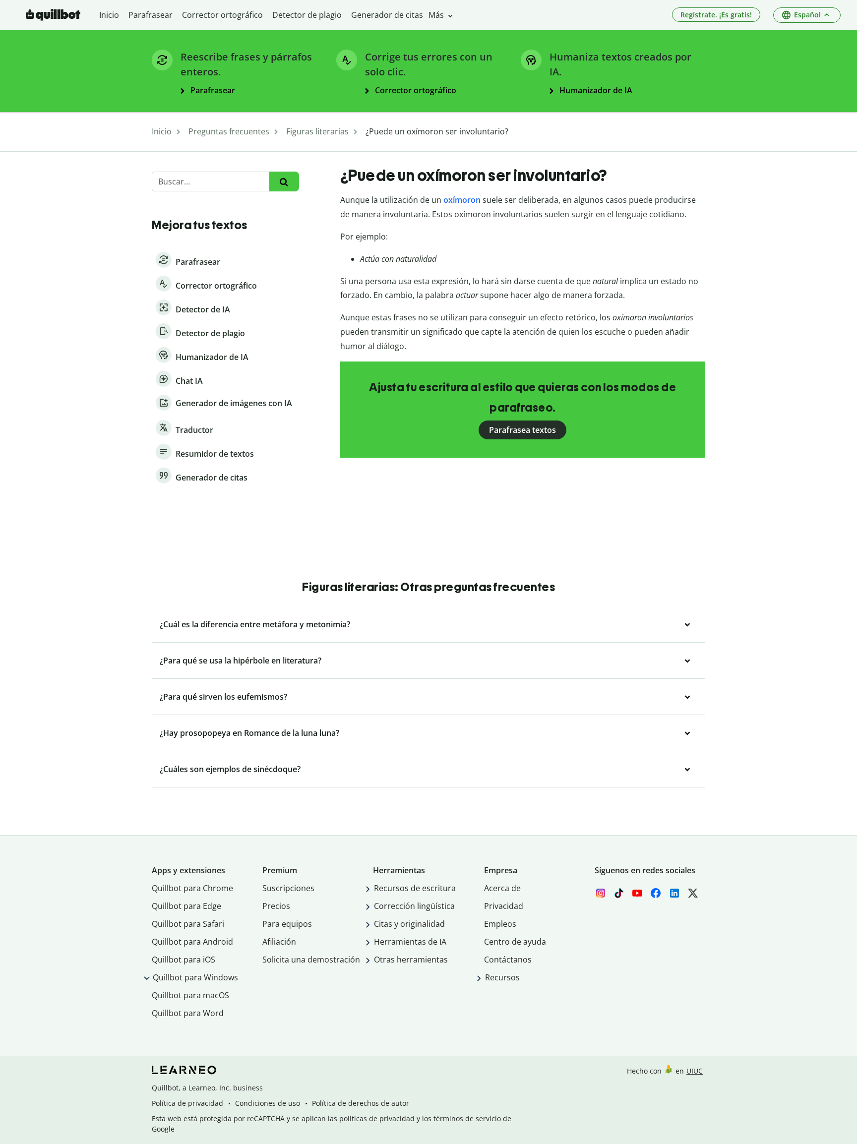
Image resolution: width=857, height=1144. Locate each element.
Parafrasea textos (522, 429)
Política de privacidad (187, 1103)
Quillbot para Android (192, 941)
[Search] (284, 182)
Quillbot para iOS (183, 959)
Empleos (500, 923)
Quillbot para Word (188, 1013)
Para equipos (287, 923)
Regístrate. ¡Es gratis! (716, 14)
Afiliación (279, 941)
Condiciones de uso (267, 1103)
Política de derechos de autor (360, 1103)
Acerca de (502, 888)
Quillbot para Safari (188, 923)
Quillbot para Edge (186, 906)
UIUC (694, 1071)
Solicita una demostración (311, 959)
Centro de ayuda (515, 941)
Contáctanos (508, 959)
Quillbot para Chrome (192, 888)
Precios (276, 906)
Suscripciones (288, 888)
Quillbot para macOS (190, 995)
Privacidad (503, 906)
